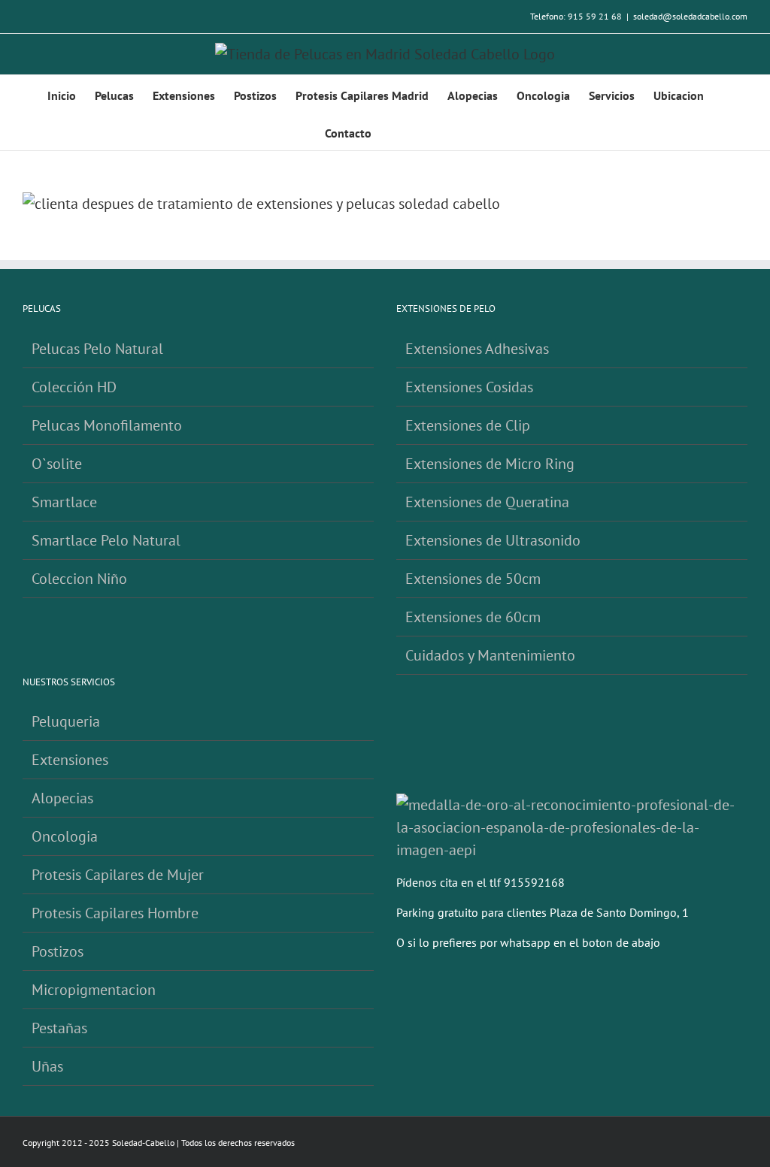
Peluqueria (66, 721)
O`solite (57, 463)
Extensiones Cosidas (469, 387)
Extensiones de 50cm (473, 578)
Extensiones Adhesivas (477, 348)
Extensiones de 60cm (473, 617)
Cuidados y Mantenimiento (490, 655)
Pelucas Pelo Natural (97, 348)
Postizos (57, 951)
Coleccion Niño (79, 578)
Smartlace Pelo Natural (106, 540)
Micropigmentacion (94, 989)
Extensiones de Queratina (487, 502)
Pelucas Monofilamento (107, 425)
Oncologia (65, 836)
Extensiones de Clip (467, 425)
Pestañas (59, 1028)
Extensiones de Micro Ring (489, 463)
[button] (422, 131)
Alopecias (62, 798)
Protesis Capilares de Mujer (118, 874)
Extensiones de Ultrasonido (493, 540)
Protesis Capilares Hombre (115, 913)
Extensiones (70, 759)
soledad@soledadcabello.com (690, 16)
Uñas (47, 1066)
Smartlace (64, 502)
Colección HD (74, 387)
